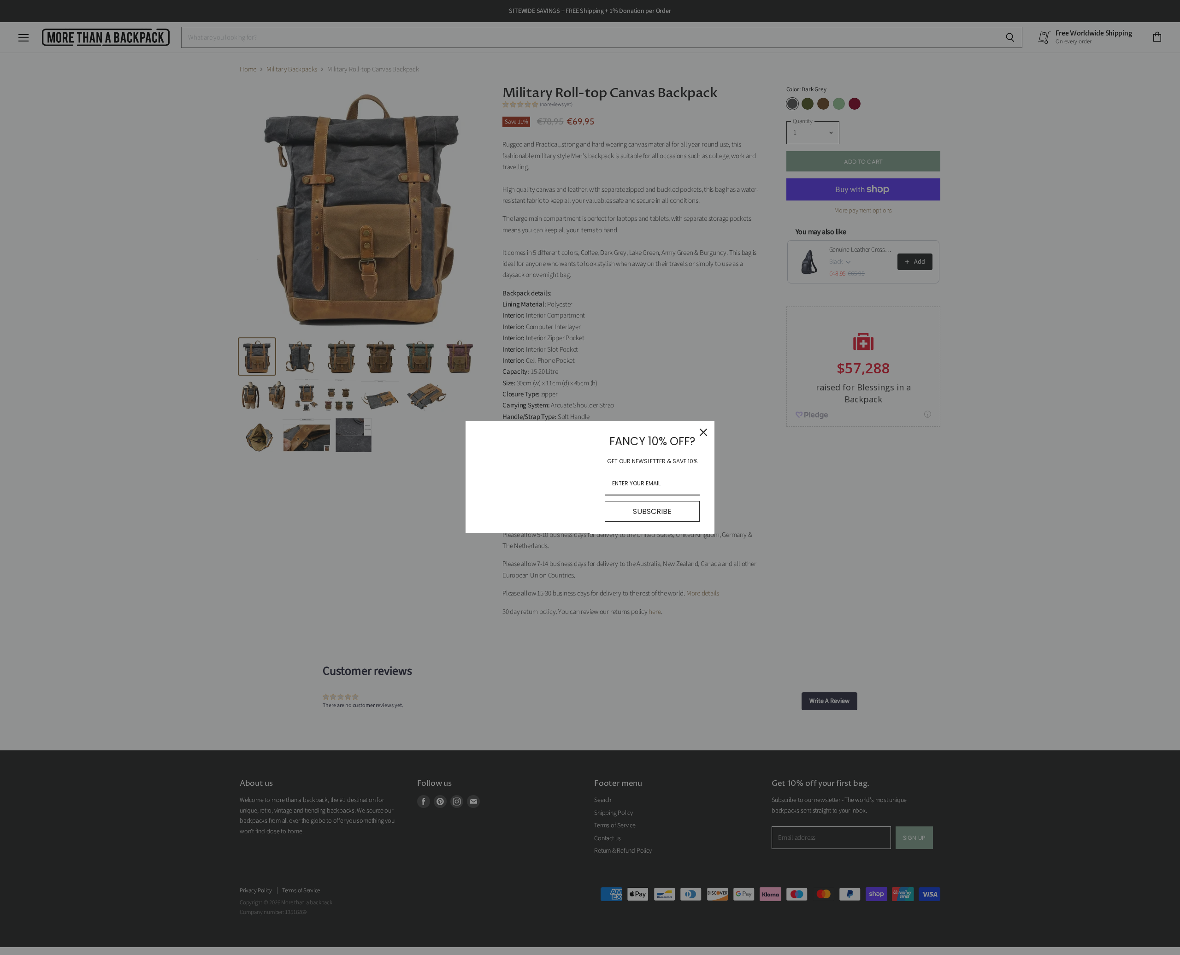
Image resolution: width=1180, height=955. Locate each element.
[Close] (703, 432)
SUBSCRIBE (652, 511)
